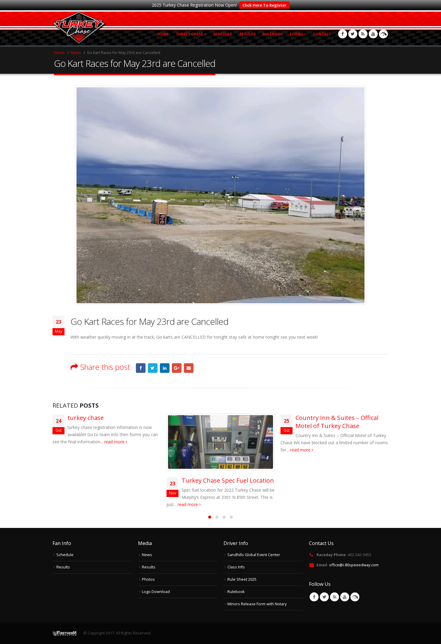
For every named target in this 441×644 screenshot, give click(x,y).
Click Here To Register (264, 5)
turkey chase (86, 418)
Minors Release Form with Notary (256, 604)
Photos (148, 579)
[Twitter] (352, 33)
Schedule (222, 34)
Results (247, 34)
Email (189, 368)
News (147, 554)
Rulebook (272, 34)
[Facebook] (342, 33)
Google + (177, 368)
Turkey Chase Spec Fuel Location (228, 480)
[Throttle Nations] (383, 33)
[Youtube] (373, 33)
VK (354, 596)
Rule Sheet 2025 (241, 579)
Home (163, 34)
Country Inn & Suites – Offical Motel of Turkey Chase (337, 422)
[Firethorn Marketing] (64, 633)
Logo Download (156, 591)
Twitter (153, 368)
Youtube (344, 596)
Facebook (141, 368)
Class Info (236, 567)
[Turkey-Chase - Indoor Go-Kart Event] (79, 28)
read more (115, 442)
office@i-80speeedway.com (354, 565)
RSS (334, 596)
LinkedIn (165, 368)
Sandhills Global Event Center (253, 554)
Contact (322, 34)
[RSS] (363, 33)
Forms (296, 34)
